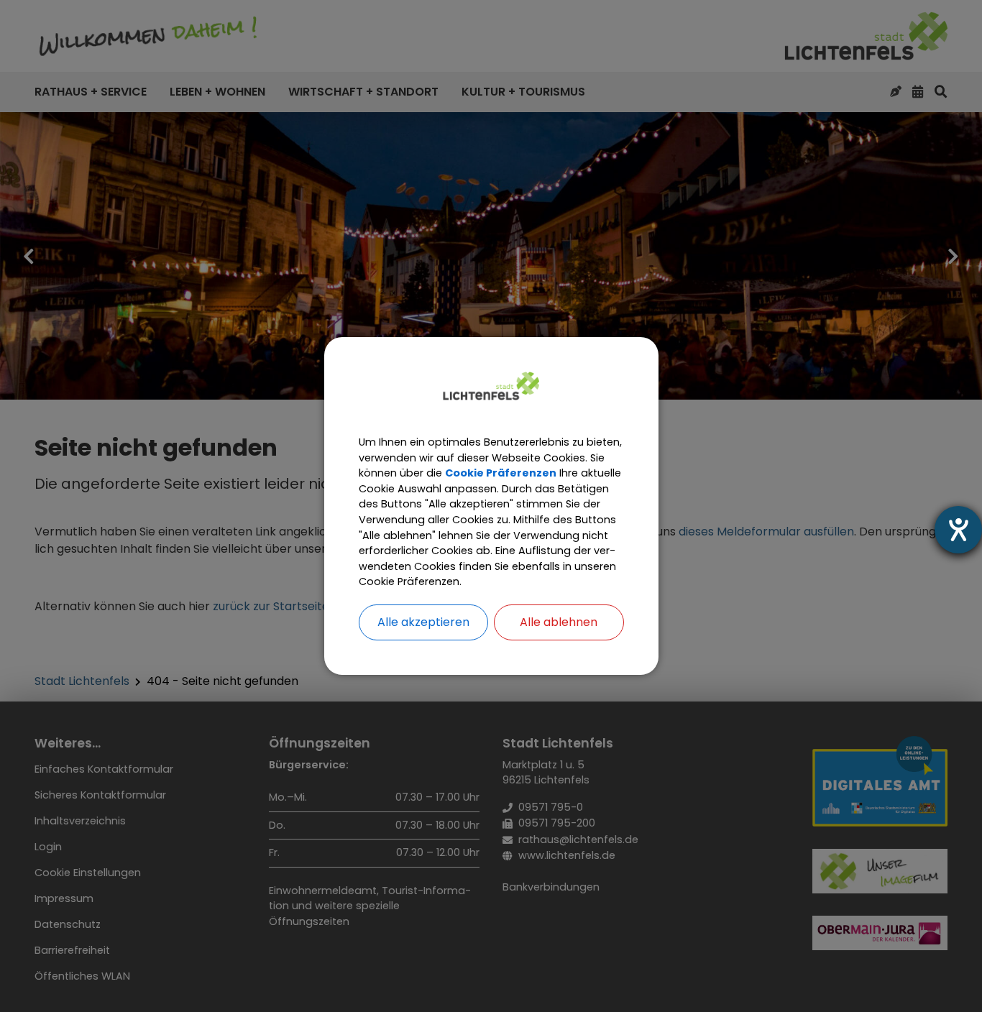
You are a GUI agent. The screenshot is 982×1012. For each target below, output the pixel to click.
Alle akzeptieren (423, 622)
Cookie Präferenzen (500, 473)
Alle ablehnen (558, 622)
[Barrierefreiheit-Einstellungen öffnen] (958, 529)
